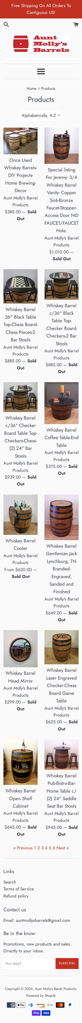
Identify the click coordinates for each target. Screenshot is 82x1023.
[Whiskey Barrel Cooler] (20, 515)
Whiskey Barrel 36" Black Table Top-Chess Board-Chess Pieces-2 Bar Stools (21, 324)
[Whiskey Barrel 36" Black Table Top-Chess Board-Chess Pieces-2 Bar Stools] (20, 286)
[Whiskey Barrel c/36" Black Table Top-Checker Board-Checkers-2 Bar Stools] (61, 284)
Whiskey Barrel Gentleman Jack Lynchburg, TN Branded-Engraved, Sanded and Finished (61, 569)
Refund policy (15, 896)
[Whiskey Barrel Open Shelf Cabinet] (20, 762)
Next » (62, 848)
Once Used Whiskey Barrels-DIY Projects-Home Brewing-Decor (20, 175)
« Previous (23, 848)
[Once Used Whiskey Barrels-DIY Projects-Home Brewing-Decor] (20, 141)
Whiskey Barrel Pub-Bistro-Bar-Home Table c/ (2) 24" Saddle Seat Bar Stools (61, 791)
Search (9, 882)
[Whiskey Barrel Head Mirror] (20, 648)
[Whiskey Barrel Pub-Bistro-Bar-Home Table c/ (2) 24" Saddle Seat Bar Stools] (61, 754)
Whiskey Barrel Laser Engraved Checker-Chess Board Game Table (61, 685)
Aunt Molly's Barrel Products (55, 988)
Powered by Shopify (41, 995)
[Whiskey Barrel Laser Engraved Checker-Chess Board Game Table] (61, 647)
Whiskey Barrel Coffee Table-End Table (62, 438)
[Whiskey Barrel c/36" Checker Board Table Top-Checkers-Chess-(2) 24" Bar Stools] (20, 397)
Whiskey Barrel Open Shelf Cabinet (20, 798)
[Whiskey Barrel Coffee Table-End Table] (61, 403)
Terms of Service (18, 889)
